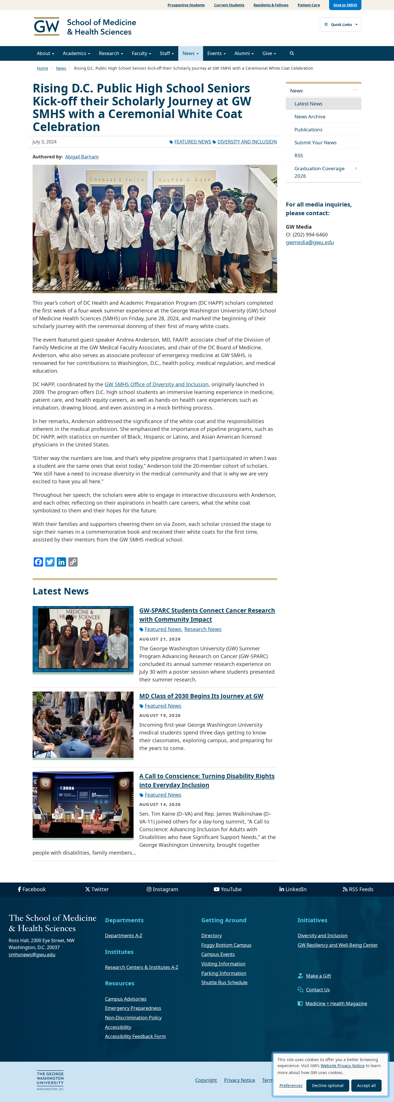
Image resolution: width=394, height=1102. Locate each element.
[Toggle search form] (292, 53)
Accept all (366, 1085)
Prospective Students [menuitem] (186, 5)
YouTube (231, 889)
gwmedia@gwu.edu (310, 242)
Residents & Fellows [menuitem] (271, 5)
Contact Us (318, 990)
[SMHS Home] (87, 27)
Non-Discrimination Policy (133, 1017)
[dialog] (330, 1074)
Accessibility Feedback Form (135, 1036)
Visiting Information (223, 964)
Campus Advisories (126, 999)
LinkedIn (296, 889)
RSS (298, 155)
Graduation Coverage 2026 (319, 172)
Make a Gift (318, 976)
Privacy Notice (239, 1080)
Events (215, 53)
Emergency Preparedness (133, 1008)
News (189, 53)
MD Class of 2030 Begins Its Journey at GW (201, 696)
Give (267, 53)
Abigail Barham (82, 157)
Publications (308, 129)
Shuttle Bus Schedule (224, 982)
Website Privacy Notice (343, 1065)
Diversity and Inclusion (247, 142)
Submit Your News (315, 142)
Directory (211, 935)
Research (109, 53)
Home (42, 68)
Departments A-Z (123, 935)
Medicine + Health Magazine (336, 1003)
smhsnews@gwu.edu (32, 954)
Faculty (140, 53)
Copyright (206, 1080)
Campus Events (218, 954)
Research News (203, 629)
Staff (165, 53)
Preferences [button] (291, 1085)
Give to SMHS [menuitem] (345, 5)
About (44, 53)
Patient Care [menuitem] (309, 5)
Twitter (100, 889)
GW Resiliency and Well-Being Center (338, 945)
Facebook (34, 889)
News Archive (310, 116)
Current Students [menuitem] (229, 5)
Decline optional (328, 1085)
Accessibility (118, 1027)
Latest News (308, 103)
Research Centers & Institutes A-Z (141, 967)
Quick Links (341, 24)
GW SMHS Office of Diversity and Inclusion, (157, 384)
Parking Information (223, 973)
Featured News (193, 142)
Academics (75, 53)
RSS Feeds (361, 889)
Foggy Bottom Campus (226, 945)
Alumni (242, 53)
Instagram (165, 889)
